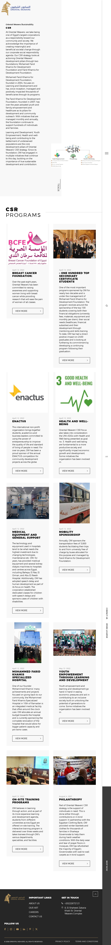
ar (106, 457)
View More (21, 311)
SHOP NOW (107, 866)
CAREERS (34, 912)
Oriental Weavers (13, 24)
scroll (58, 187)
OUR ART (33, 908)
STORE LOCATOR (107, 630)
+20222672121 (72, 903)
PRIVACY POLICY (62, 941)
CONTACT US (107, 613)
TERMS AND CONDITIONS (86, 941)
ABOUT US (34, 903)
